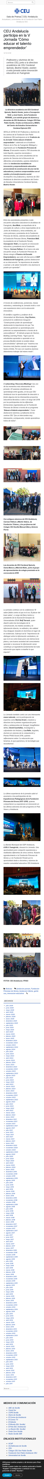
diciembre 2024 (11, 1040)
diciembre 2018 (11, 1198)
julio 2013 (9, 1338)
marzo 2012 (10, 1370)
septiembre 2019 (12, 1178)
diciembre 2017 (11, 1224)
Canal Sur (12, 1410)
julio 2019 (9, 1182)
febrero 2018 (10, 1220)
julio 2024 (9, 1051)
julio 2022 (9, 1104)
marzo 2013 (10, 1346)
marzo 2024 (10, 1060)
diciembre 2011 (11, 1377)
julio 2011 (9, 1383)
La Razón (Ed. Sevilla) (16, 1429)
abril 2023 (9, 1084)
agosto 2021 (10, 1128)
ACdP (10, 1444)
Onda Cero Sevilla (15, 1431)
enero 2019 (10, 1196)
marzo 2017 (10, 1244)
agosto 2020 (10, 1154)
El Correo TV (13, 1420)
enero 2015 (10, 1300)
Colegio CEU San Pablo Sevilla (20, 1451)
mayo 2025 (10, 1030)
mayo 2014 (10, 1318)
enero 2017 (10, 1248)
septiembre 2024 (12, 1047)
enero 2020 (10, 1169)
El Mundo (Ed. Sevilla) (16, 1424)
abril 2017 (9, 1241)
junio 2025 (10, 1027)
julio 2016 (9, 1261)
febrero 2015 (10, 1298)
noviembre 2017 (11, 1226)
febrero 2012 (10, 1373)
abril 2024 (9, 1058)
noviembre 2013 (11, 1331)
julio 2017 (9, 1235)
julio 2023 (9, 1078)
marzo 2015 (10, 1296)
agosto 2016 (10, 1259)
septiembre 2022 (12, 1100)
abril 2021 (9, 1137)
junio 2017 (9, 1237)
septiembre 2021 (12, 1126)
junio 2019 (9, 1185)
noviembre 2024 (12, 1043)
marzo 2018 (10, 1217)
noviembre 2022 (12, 1095)
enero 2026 (10, 1019)
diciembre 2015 (11, 1276)
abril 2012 (9, 1368)
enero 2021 (10, 1143)
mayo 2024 (10, 1056)
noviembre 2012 (11, 1355)
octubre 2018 (10, 1202)
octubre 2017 (10, 1228)
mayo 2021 (10, 1134)
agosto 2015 (10, 1285)
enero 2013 (10, 1351)
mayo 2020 (10, 1161)
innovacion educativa (15, 993)
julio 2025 (9, 1025)
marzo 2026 (10, 1014)
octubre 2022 (11, 1097)
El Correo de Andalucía (17, 1417)
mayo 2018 (10, 1213)
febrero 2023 (10, 1089)
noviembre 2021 (11, 1121)
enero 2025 (10, 1038)
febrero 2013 (10, 1349)
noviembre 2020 (12, 1148)
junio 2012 (9, 1364)
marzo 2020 (10, 1165)
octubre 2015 (10, 1281)
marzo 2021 (10, 1139)
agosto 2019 (10, 1180)
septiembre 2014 (12, 1309)
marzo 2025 (10, 1034)
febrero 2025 (10, 1036)
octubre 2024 (11, 1045)
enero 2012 (10, 1375)
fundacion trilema (26, 991)
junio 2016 (9, 1263)
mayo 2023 (10, 1082)
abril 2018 (9, 1215)
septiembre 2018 (12, 1204)
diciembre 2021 (11, 1119)
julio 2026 (9, 1005)
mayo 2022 (10, 1108)
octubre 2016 (10, 1255)
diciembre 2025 (11, 1021)
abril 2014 (9, 1320)
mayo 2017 (10, 1239)
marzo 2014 (10, 1322)
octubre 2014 (10, 1307)
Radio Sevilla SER (15, 1434)
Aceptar (7, 1475)
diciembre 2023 (11, 1067)
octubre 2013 (10, 1333)
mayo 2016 (10, 1265)
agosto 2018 (10, 1206)
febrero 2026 (10, 1016)
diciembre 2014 (11, 1303)
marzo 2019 (10, 1191)
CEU (10, 1448)
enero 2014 (10, 1327)
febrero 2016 (10, 1272)
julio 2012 (9, 1362)
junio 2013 (9, 1340)
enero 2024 (10, 1065)
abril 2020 (9, 1163)
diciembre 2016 (11, 1250)
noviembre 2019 (11, 1174)
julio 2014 (9, 1314)
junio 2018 (9, 1211)
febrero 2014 (10, 1325)
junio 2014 (9, 1316)
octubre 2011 (10, 1381)
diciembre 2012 (11, 1353)
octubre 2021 (10, 1124)
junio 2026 (10, 1008)
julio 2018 (9, 1209)
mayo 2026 (10, 1010)
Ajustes (17, 1475)
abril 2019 (9, 1189)
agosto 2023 (10, 1075)
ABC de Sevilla (14, 1408)
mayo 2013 (10, 1342)
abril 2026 (9, 1012)
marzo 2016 (10, 1270)
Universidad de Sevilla (17, 1455)
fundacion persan (23, 989)
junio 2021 (9, 1132)
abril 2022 (9, 1110)
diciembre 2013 (11, 1329)
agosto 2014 (10, 1311)
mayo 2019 (10, 1187)
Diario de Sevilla (14, 1415)
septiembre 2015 (12, 1283)
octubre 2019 (10, 1176)
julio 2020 (9, 1156)
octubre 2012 (10, 1357)
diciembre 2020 (11, 1145)
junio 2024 (10, 1054)
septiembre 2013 (12, 1335)
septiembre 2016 (12, 1257)
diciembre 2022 (11, 1093)
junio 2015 (9, 1290)
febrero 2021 (10, 1141)
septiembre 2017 (11, 1230)
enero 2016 (10, 1274)
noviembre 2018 (11, 1200)
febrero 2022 (10, 1115)
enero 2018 (10, 1222)
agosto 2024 (10, 1049)
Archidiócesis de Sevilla (17, 1446)
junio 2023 (10, 1080)
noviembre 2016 (11, 1252)
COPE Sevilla (13, 1413)
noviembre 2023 (12, 1069)
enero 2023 (10, 1091)
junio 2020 (10, 1158)
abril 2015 (9, 1294)
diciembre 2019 (11, 1172)
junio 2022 (10, 1106)
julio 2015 (9, 1287)
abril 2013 (9, 1344)
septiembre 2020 (12, 1152)
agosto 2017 (10, 1233)
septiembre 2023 (12, 1073)
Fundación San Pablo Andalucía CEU (22, 1453)
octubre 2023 (11, 1071)
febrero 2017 (10, 1246)
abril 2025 (9, 1032)
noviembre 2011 (11, 1379)
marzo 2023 (10, 1086)
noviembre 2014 (11, 1305)
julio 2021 (9, 1130)
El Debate (12, 1422)
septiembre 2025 (12, 1023)
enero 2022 (10, 1117)
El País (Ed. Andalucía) (17, 1427)
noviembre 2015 (11, 1279)
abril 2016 (9, 1268)
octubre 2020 (11, 1150)
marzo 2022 (10, 1113)
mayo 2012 (10, 1366)
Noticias (9, 989)
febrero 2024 (10, 1062)
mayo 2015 (10, 1292)
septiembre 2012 (12, 1359)
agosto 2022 (10, 1102)
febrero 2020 (10, 1167)
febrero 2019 (10, 1193)
